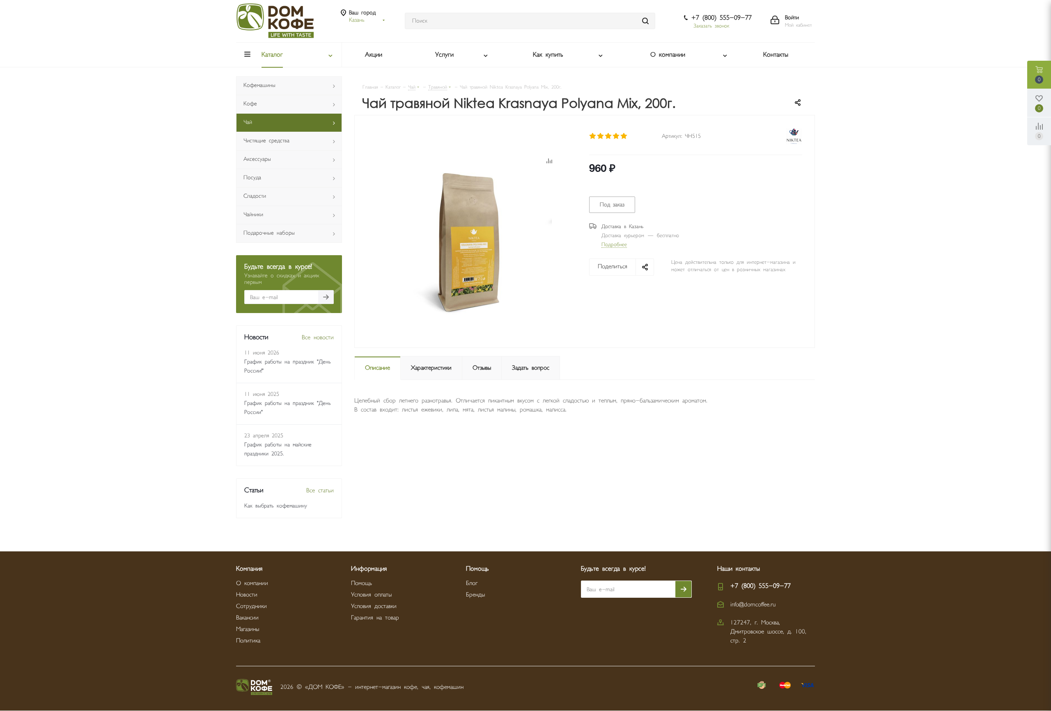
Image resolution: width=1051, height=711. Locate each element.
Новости (246, 595)
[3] (609, 136)
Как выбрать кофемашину (275, 506)
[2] (601, 136)
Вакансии (247, 618)
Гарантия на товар (375, 618)
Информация (369, 568)
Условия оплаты (371, 595)
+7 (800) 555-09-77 (721, 17)
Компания (249, 568)
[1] (593, 136)
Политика (248, 641)
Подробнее (614, 244)
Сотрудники (251, 606)
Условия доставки (374, 606)
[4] (616, 136)
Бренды (475, 595)
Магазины (247, 629)
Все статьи (320, 490)
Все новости (318, 337)
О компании (252, 583)
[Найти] (645, 21)
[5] (624, 136)
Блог (471, 583)
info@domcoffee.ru (753, 604)
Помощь (361, 583)
